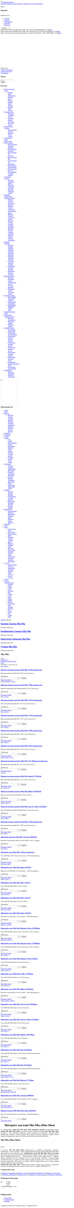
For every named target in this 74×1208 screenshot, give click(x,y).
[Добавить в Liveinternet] (54, 1175)
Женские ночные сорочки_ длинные (11, 231)
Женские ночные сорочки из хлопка (11, 217)
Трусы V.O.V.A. (10, 577)
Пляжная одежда (10, 325)
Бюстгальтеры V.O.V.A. (12, 565)
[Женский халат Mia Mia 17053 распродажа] (4, 848)
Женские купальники (11, 319)
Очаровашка (4, 73)
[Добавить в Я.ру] (21, 1175)
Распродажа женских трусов (11, 349)
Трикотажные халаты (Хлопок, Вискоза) (12, 285)
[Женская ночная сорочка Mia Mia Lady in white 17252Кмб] (5, 803)
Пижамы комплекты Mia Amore (11, 473)
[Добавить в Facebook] (8, 1173)
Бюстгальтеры (8, 143)
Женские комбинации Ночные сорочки (9, 196)
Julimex (10, 594)
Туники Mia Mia (10, 507)
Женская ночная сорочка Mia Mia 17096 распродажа (21, 685)
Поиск (3, 82)
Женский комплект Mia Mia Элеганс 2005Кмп (19, 837)
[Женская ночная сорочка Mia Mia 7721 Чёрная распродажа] (7, 757)
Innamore (10, 591)
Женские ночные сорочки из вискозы (11, 202)
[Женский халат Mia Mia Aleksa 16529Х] (6, 864)
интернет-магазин (6, 71)
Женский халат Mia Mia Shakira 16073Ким (17, 1035)
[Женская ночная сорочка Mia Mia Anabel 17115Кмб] (3, 773)
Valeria (6, 579)
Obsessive (7, 524)
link (51, 30)
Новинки (7, 1201)
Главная (3, 620)
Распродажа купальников (12, 367)
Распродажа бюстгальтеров (12, 333)
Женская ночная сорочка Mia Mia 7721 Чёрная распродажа (24, 761)
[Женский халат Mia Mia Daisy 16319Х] (5, 894)
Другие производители (9, 581)
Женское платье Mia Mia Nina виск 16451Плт (18, 1111)
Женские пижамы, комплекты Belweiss (11, 424)
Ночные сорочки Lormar (10, 454)
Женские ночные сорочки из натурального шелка (12, 209)
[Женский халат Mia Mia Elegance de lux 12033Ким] (6, 924)
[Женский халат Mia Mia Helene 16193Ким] (5, 985)
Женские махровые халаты (11, 279)
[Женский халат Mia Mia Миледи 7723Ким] (7, 1077)
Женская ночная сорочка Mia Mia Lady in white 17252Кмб (23, 807)
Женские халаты (9, 276)
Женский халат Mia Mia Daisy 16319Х (15, 898)
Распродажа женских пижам (11, 344)
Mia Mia (6, 490)
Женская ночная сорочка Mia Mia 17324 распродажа (21, 700)
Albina (6, 410)
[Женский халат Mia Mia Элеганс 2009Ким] (8, 1092)
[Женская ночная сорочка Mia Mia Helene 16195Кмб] (5, 788)
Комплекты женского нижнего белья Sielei (11, 559)
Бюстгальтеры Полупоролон (12, 166)
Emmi (9, 586)
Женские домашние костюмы (11, 186)
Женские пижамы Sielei (10, 545)
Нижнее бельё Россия (10, 108)
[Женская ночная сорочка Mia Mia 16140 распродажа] (5, 666)
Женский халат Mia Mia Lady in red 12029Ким (19, 1004)
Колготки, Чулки (9, 295)
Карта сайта (8, 1198)
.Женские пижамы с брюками (11, 253)
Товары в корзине (8, 2)
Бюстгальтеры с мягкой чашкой (12, 173)
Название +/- (5, 660)
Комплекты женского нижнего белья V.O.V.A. (11, 571)
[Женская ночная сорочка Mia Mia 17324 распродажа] (5, 697)
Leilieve (6, 436)
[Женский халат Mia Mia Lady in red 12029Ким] (8, 1000)
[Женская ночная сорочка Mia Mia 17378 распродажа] (5, 712)
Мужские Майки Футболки (11, 120)
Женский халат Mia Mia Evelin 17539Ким (17, 974)
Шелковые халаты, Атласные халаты (11, 291)
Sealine (10, 612)
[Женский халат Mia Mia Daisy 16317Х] (5, 879)
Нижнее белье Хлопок (8, 127)
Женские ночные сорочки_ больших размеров (11, 224)
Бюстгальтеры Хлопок (12, 130)
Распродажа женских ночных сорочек (11, 338)
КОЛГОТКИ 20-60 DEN (12, 302)
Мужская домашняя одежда (11, 115)
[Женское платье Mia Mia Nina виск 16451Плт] (7, 1107)
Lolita (9, 597)
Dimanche (7, 433)
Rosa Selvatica (10, 606)
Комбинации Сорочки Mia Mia (12, 498)
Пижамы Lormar (10, 458)
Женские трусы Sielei (11, 549)
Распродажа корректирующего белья (13, 363)
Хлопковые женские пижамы (11, 268)
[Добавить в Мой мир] (8, 1175)
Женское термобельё (11, 372)
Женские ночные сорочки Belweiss (10, 418)
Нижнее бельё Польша (10, 103)
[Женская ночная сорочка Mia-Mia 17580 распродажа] (5, 818)
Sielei (5, 527)
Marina (10, 599)
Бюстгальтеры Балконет (12, 150)
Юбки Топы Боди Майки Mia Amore (11, 486)
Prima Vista (11, 604)
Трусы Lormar (10, 461)
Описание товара (6, 680)
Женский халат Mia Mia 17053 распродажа (17, 852)
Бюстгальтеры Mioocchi (12, 512)
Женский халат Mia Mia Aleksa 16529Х (16, 867)
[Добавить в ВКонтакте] (36, 1173)
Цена (2, 663)
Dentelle (10, 584)
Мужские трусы (11, 124)
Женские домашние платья (11, 191)
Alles (5, 412)
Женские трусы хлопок (10, 134)
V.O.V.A (6, 563)
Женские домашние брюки (11, 181)
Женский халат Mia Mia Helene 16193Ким (17, 989)
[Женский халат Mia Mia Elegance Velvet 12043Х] (5, 955)
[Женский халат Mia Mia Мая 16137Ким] (5, 1061)
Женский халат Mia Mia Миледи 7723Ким (17, 1080)
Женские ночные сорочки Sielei (10, 539)
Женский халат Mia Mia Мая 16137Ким (16, 1065)
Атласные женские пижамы (11, 263)
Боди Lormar (10, 440)
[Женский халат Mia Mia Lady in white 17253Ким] (5, 1016)
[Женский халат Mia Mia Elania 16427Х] (6, 909)
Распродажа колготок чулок (11, 359)
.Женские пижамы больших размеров (11, 247)
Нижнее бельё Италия (10, 99)
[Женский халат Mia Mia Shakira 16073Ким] (5, 1031)
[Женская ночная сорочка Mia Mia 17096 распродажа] (8, 681)
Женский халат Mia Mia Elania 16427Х (16, 913)
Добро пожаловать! (7, 70)
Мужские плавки (11, 322)
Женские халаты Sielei (10, 553)
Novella (10, 602)
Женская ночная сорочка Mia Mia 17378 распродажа (21, 715)
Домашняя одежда (7, 177)
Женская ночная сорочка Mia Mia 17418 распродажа (21, 746)
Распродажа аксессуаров (11, 330)
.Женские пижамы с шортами (11, 258)
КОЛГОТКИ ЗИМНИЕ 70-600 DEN (12, 308)
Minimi (10, 600)
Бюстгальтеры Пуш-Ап (12, 169)
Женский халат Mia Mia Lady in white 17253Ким (20, 1019)
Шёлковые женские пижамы (11, 272)
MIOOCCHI (8, 509)
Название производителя (8, 661)
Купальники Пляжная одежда (9, 315)
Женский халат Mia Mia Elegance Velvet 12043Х (19, 959)
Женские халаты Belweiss (10, 430)
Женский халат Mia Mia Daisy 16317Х (15, 883)
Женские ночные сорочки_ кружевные (11, 238)
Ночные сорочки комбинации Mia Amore (12, 468)
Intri (9, 592)
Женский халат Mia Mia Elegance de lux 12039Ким (20, 943)
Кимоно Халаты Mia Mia (10, 493)
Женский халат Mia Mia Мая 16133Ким (16, 1050)
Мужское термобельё (11, 376)
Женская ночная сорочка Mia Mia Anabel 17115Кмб (21, 776)
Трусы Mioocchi (10, 521)
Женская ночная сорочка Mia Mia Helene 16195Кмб (21, 791)
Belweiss (6, 413)
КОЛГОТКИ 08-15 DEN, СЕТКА (12, 298)
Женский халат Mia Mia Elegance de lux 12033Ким (20, 928)
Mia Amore (7, 464)
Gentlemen (7, 435)
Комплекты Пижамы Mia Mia (11, 503)
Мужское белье (9, 112)
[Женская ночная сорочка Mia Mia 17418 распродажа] (5, 742)
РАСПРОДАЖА (9, 328)
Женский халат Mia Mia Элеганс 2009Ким (17, 1095)
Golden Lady (10, 588)
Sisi (9, 613)
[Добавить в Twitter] (22, 1173)
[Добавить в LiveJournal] (52, 1173)
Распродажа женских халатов (11, 354)
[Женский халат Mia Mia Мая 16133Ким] (5, 1046)
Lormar (6, 438)
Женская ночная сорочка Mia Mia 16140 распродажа (21, 670)
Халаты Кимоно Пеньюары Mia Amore (11, 479)
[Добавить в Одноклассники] (36, 1175)
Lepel (9, 595)
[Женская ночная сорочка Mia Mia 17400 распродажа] (5, 727)
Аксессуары (8, 141)
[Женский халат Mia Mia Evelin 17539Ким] (5, 970)
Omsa (6, 526)
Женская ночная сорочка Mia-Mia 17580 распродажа (21, 822)
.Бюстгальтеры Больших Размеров (12, 146)
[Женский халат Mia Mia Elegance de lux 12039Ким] (7, 940)
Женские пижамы (7, 242)
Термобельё (7, 370)
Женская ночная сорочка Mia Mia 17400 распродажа (21, 731)
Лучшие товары (9, 1199)
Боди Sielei (11, 532)
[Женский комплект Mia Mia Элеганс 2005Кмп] (4, 833)
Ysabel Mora (10, 616)
